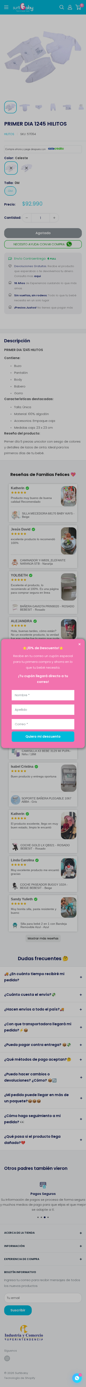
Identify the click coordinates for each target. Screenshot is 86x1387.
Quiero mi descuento (43, 736)
